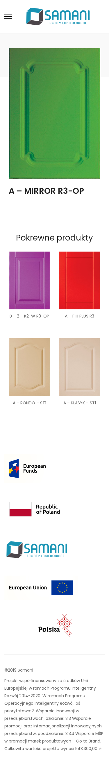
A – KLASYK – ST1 (79, 403)
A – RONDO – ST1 (29, 403)
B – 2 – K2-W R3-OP (29, 316)
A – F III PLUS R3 (79, 316)
